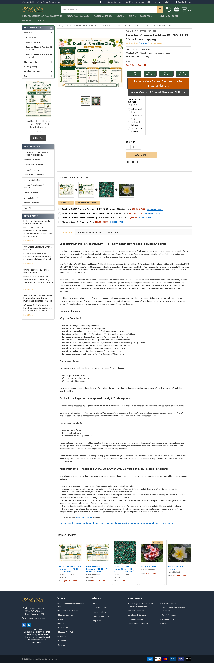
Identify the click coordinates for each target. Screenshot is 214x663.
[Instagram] (29, 625)
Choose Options (154, 209)
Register (188, 2)
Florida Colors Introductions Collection (36, 186)
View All (27, 208)
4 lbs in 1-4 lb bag (137, 110)
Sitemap (61, 645)
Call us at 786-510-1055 (35, 618)
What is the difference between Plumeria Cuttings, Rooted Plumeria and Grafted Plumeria (37, 298)
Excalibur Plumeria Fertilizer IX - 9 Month (39, 48)
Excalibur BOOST (33, 42)
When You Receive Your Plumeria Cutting (42, 16)
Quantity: (131, 142)
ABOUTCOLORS (134, 74)
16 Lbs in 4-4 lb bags (136, 129)
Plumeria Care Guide (168, 16)
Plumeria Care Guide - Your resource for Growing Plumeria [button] (158, 83)
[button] (134, 74)
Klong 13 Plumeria (148, 566)
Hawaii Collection (31, 170)
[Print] (138, 162)
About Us (26, 21)
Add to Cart (38, 138)
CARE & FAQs (146, 16)
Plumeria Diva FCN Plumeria (75, 222)
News (119, 16)
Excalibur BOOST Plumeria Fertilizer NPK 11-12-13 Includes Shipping (38, 124)
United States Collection (34, 175)
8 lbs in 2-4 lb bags (137, 117)
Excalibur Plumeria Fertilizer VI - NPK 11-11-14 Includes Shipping (92, 213)
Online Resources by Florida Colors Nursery (36, 271)
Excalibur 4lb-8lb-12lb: (135, 102)
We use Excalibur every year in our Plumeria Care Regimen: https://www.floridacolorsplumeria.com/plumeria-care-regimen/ (117, 523)
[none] (90, 62)
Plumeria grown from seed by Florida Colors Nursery (36, 153)
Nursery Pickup (30, 67)
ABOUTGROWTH (182, 74)
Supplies (27, 76)
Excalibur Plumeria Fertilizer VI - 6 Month (39, 56)
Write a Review (156, 43)
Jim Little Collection (32, 198)
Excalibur (28, 33)
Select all (65, 203)
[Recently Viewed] (169, 9)
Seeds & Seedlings (32, 71)
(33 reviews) (144, 43)
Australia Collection (32, 180)
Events (132, 16)
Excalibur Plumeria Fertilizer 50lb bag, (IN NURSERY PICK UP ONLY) (92, 218)
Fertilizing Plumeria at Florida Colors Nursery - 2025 (36, 222)
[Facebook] (128, 162)
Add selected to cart (87, 203)
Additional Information (90, 232)
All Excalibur (31, 37)
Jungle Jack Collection (33, 165)
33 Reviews (113, 232)
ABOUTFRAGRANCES (150, 74)
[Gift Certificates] (177, 9)
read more (28, 241)
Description (66, 232)
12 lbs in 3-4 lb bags (136, 123)
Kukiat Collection (31, 193)
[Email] (133, 162)
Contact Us (43, 21)
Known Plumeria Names (77, 16)
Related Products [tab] (67, 535)
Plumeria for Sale (31, 62)
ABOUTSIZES (166, 74)
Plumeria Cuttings (103, 16)
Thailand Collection (32, 160)
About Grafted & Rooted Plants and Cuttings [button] (158, 92)
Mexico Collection (31, 203)
